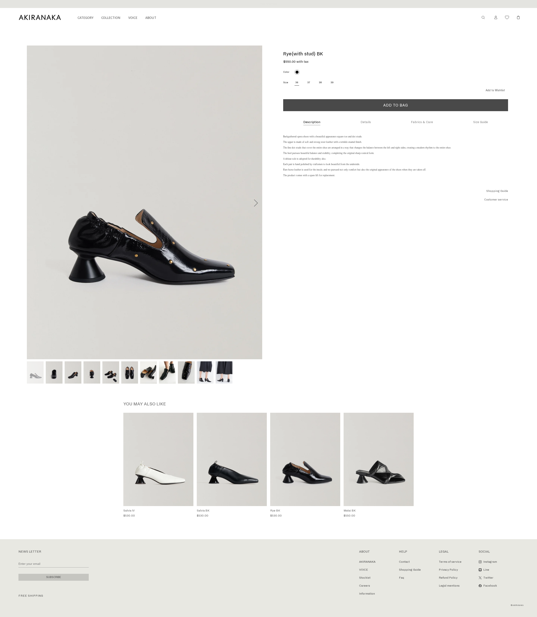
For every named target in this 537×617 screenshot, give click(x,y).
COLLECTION (110, 17)
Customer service (496, 199)
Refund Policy (448, 577)
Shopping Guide (497, 191)
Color (286, 72)
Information (367, 593)
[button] (483, 17)
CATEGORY (85, 17)
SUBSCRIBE (53, 577)
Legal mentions (449, 585)
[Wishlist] (507, 17)
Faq (401, 577)
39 (332, 82)
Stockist (364, 577)
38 (320, 82)
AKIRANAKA (367, 561)
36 (296, 82)
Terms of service (450, 561)
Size (285, 82)
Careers (364, 585)
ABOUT (150, 17)
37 (308, 82)
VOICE (132, 17)
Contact (404, 561)
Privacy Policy (448, 569)
